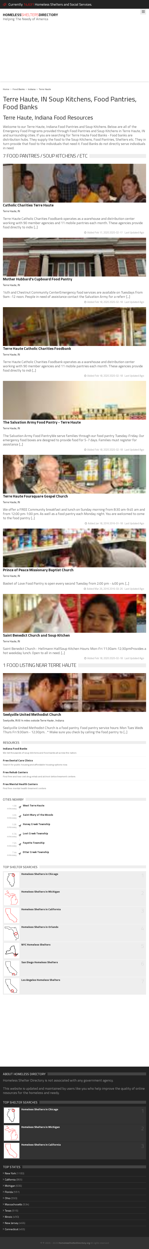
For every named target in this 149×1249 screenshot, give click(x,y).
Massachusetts (13, 1204)
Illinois (8, 1217)
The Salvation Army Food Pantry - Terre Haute (42, 422)
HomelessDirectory (30, 15)
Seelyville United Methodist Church (32, 714)
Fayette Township (33, 842)
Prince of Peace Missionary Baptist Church (38, 570)
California (10, 1179)
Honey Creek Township (36, 824)
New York (10, 1173)
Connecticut (11, 1229)
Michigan (10, 1186)
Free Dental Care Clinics (18, 760)
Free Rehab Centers (15, 772)
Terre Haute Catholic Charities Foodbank (37, 348)
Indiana (32, 89)
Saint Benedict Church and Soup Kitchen (36, 635)
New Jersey (11, 1223)
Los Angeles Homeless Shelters (40, 980)
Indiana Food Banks (15, 748)
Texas (8, 1210)
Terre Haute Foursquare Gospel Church (35, 496)
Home (6, 89)
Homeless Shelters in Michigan (40, 891)
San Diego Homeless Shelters (39, 962)
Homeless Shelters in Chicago (39, 874)
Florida (9, 1192)
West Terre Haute (33, 805)
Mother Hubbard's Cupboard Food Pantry (37, 279)
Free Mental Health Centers (20, 784)
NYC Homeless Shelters (35, 944)
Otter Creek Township (36, 852)
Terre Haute (45, 89)
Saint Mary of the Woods (38, 814)
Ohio (7, 1198)
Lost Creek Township (35, 833)
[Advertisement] (74, 54)
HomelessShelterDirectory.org (74, 1243)
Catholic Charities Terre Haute (28, 205)
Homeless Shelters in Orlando (39, 927)
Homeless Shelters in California (41, 909)
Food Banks (19, 89)
